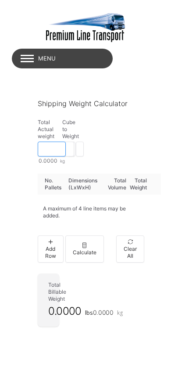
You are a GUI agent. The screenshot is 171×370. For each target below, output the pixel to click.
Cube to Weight (68, 129)
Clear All (130, 252)
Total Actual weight (46, 129)
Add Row (50, 252)
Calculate (84, 252)
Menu (47, 58)
